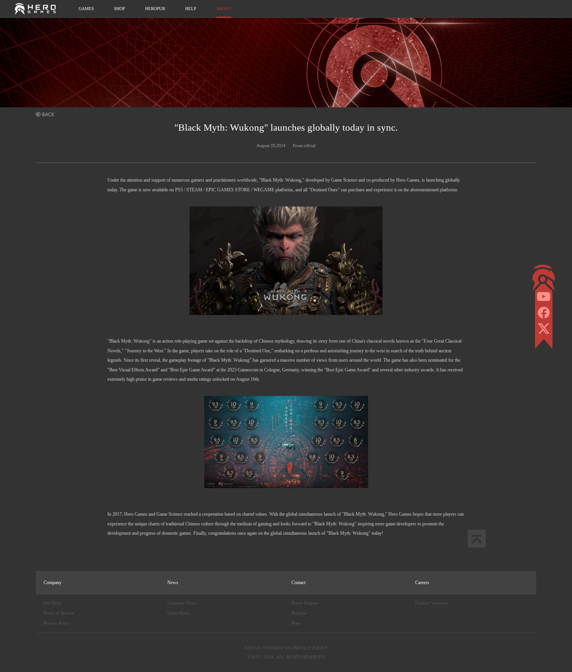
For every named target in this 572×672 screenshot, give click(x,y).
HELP (190, 8)
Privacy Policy (57, 623)
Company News (181, 602)
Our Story (52, 602)
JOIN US (252, 648)
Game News (178, 613)
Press (295, 623)
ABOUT (223, 8)
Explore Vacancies (431, 602)
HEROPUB (155, 8)
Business (299, 613)
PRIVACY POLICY (310, 648)
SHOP (119, 8)
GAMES (86, 8)
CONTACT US (276, 648)
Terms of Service (59, 613)
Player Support (304, 602)
